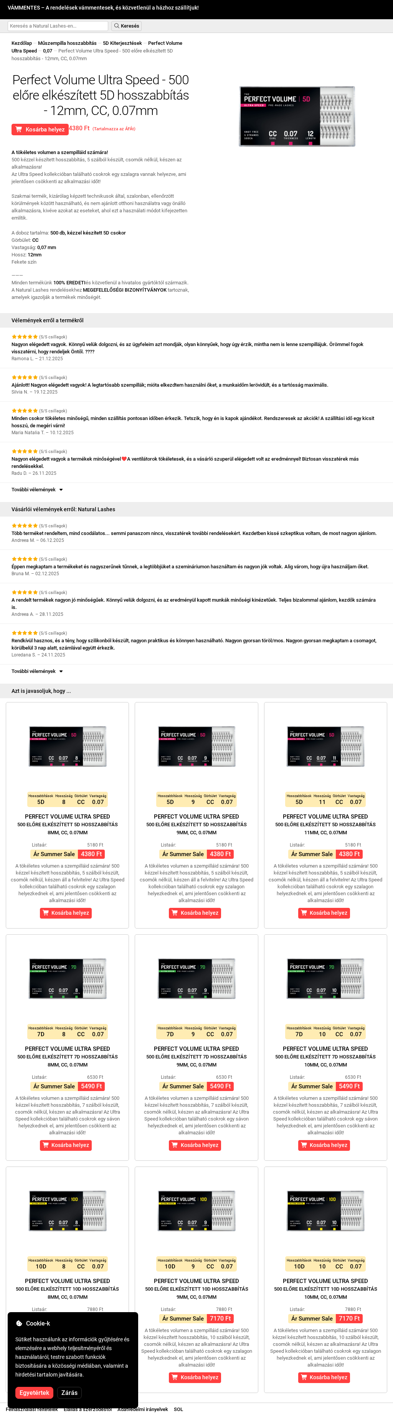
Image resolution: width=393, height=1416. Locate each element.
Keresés (129, 26)
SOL (178, 1409)
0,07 (47, 51)
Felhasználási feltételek (32, 1409)
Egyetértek (34, 1392)
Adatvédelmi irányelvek (142, 1409)
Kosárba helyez (44, 129)
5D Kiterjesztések (122, 43)
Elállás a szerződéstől (88, 1409)
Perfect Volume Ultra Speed (67, 824)
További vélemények (35, 489)
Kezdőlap (22, 43)
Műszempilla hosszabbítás (67, 43)
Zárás (69, 1392)
